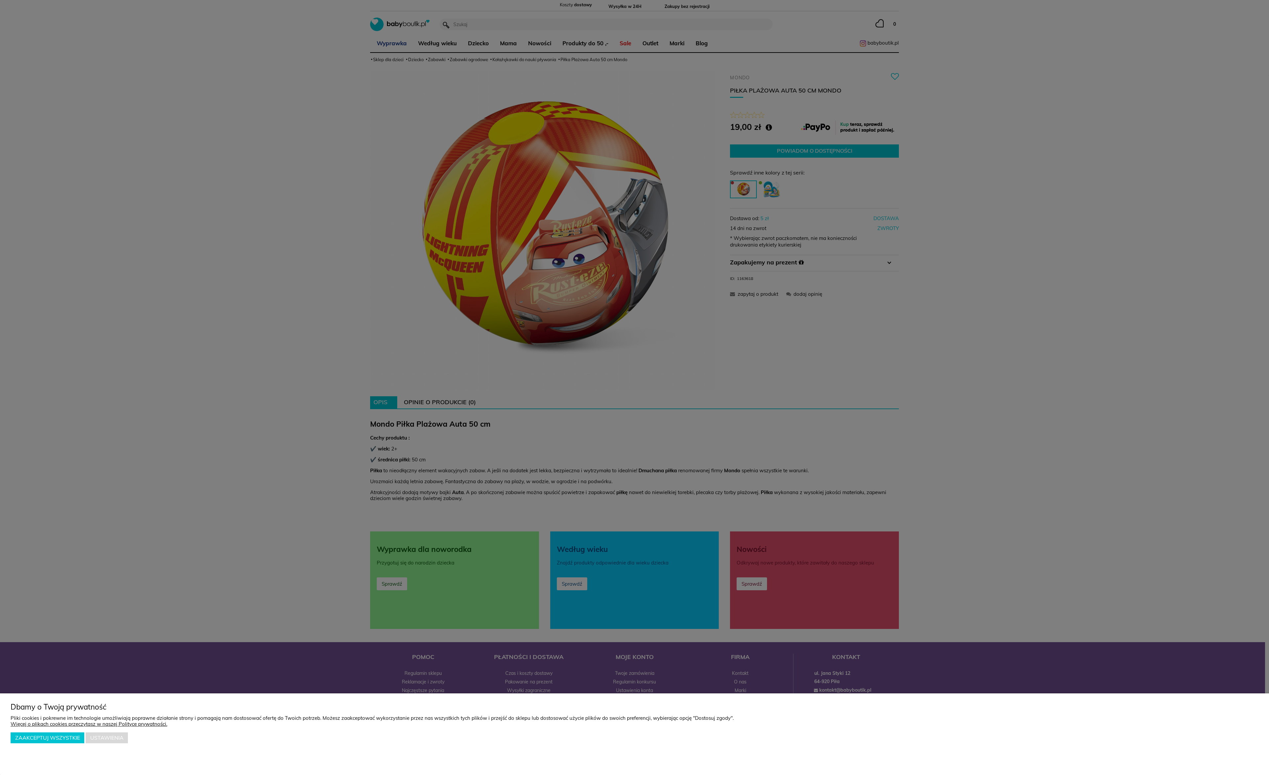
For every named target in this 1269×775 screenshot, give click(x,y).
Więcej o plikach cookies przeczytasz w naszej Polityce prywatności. (89, 724)
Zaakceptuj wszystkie (47, 737)
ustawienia (107, 737)
